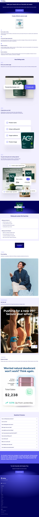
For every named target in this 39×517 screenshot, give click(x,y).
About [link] (1, 491)
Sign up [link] (2, 487)
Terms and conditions (3, 510)
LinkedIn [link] (2, 501)
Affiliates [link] (2, 494)
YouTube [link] (2, 504)
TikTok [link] (1, 505)
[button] (19, 419)
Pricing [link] (2, 490)
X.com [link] (1, 498)
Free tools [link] (2, 497)
